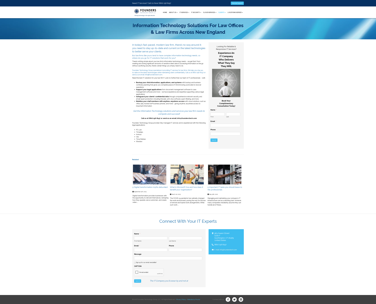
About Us (173, 12)
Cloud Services (209, 12)
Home (165, 12)
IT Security (195, 12)
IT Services (183, 12)
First (212, 116)
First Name (137, 241)
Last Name (172, 241)
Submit (214, 140)
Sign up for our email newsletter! (146, 262)
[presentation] (149, 272)
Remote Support (237, 3)
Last (227, 116)
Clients (221, 12)
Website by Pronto (193, 299)
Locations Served (235, 12)
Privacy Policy (181, 299)
